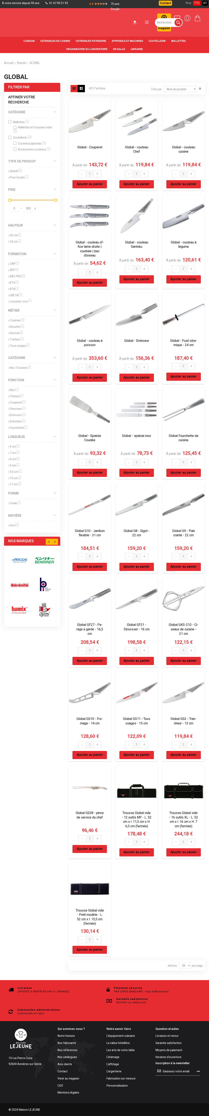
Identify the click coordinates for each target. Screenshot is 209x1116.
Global (16, 171)
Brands (21, 63)
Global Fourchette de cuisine (183, 438)
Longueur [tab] (16, 436)
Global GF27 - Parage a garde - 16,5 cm (89, 629)
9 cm (14, 465)
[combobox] (169, 22)
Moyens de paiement (169, 1050)
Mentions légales (68, 1093)
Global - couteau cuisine (183, 149)
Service (16, 333)
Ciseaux (16, 396)
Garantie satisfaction (169, 1043)
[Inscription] (198, 1071)
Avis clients (65, 1064)
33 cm (15, 242)
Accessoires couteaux (33, 149)
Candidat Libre (20, 302)
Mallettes (20, 122)
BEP (14, 270)
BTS (14, 283)
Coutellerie (22, 137)
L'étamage (113, 1057)
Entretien (17, 421)
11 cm (15, 484)
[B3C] (19, 585)
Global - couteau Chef (136, 149)
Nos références (67, 1050)
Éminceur (17, 415)
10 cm (15, 478)
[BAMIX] (19, 610)
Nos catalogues (67, 1057)
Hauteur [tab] (15, 225)
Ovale (15, 503)
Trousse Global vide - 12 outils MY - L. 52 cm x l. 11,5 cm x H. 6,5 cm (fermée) (136, 820)
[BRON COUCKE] (44, 610)
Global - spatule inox (136, 435)
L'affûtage (113, 1064)
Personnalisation (117, 1086)
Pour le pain (19, 177)
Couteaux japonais (31, 143)
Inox (14, 525)
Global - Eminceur (136, 340)
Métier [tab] (14, 310)
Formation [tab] (17, 254)
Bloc (14, 390)
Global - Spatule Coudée (89, 438)
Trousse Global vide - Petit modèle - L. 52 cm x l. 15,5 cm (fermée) (90, 917)
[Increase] (97, 174)
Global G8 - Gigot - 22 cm (137, 533)
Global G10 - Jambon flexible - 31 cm (90, 533)
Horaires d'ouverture (168, 1057)
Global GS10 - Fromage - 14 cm (90, 721)
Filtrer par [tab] (18, 87)
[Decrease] (82, 174)
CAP (14, 264)
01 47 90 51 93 (58, 3)
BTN (14, 289)
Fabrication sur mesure (121, 1079)
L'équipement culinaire (121, 1036)
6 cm (14, 446)
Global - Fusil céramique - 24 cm (183, 343)
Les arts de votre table (121, 1050)
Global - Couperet (89, 147)
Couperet (17, 402)
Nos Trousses (20, 368)
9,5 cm (16, 472)
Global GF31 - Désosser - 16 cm (137, 627)
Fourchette (18, 428)
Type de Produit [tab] (22, 161)
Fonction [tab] (16, 380)
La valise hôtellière (118, 1043)
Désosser (17, 409)
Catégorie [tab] (16, 112)
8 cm (14, 459)
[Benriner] (44, 560)
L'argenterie (114, 1072)
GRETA (16, 295)
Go (51, 208)
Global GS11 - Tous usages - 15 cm (136, 721)
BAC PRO (17, 276)
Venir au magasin (68, 1079)
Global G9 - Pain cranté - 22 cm (183, 533)
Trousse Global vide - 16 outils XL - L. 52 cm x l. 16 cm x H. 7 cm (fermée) (183, 820)
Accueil (8, 63)
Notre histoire (66, 1036)
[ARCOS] (19, 560)
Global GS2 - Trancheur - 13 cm (183, 721)
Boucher (17, 327)
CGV (60, 1086)
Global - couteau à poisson (89, 343)
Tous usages (19, 346)
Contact (165, 3)
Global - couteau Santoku (136, 244)
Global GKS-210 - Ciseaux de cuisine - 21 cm (183, 629)
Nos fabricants (67, 1043)
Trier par (156, 89)
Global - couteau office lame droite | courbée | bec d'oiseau (90, 249)
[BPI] (44, 585)
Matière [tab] (14, 515)
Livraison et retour (167, 1036)
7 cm (14, 453)
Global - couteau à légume (183, 244)
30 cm (15, 235)
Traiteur (16, 339)
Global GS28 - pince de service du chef (90, 815)
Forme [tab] (13, 493)
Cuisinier (17, 320)
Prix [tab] (11, 189)
